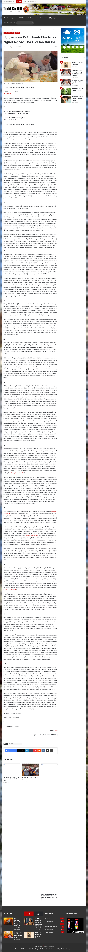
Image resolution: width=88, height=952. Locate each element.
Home (6, 29)
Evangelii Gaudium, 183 (17, 473)
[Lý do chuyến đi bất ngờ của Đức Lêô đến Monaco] (66, 82)
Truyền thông (29, 17)
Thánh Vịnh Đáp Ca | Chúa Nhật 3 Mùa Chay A (77, 98)
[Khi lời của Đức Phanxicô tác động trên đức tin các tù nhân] (12, 770)
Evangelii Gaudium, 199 (31, 535)
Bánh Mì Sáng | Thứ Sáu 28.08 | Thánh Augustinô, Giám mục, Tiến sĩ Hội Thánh (42, 1)
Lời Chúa (21, 17)
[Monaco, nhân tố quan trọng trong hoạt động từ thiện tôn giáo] (66, 72)
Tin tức (36, 17)
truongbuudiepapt (9, 47)
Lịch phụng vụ (52, 17)
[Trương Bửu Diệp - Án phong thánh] (16, 9)
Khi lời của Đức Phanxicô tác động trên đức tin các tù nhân (11, 779)
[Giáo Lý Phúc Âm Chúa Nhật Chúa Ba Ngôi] (8, 934)
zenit (55, 730)
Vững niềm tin (43, 17)
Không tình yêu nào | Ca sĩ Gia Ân (38, 934)
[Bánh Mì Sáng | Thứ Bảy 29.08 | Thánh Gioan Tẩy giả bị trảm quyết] (29, 921)
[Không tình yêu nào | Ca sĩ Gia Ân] (66, 65)
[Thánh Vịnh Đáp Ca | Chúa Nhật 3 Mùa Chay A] (66, 99)
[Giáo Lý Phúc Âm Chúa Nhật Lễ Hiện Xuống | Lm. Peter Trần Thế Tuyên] (8, 921)
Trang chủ (17, 949)
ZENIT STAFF (7, 94)
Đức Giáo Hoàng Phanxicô (15, 743)
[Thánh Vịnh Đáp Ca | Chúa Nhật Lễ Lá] (66, 91)
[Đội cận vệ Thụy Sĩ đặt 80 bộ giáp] (30, 770)
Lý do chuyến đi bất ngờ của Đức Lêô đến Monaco (78, 82)
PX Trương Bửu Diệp (12, 17)
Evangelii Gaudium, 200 (10, 590)
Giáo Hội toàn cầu (17, 29)
